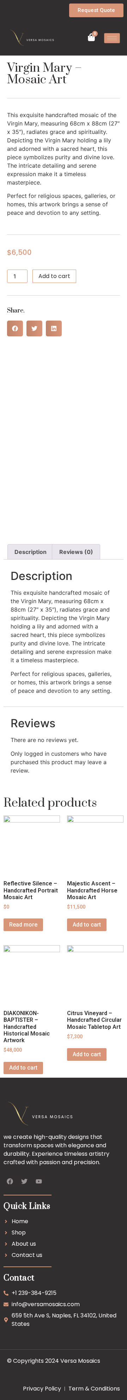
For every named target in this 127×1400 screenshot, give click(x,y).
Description (30, 551)
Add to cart (54, 276)
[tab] (30, 552)
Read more (23, 924)
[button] (15, 328)
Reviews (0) (76, 551)
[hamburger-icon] (112, 38)
